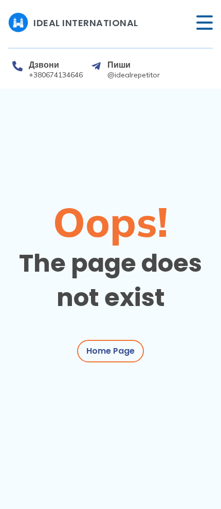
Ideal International (85, 22)
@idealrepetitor (133, 74)
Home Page (110, 351)
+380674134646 (56, 74)
